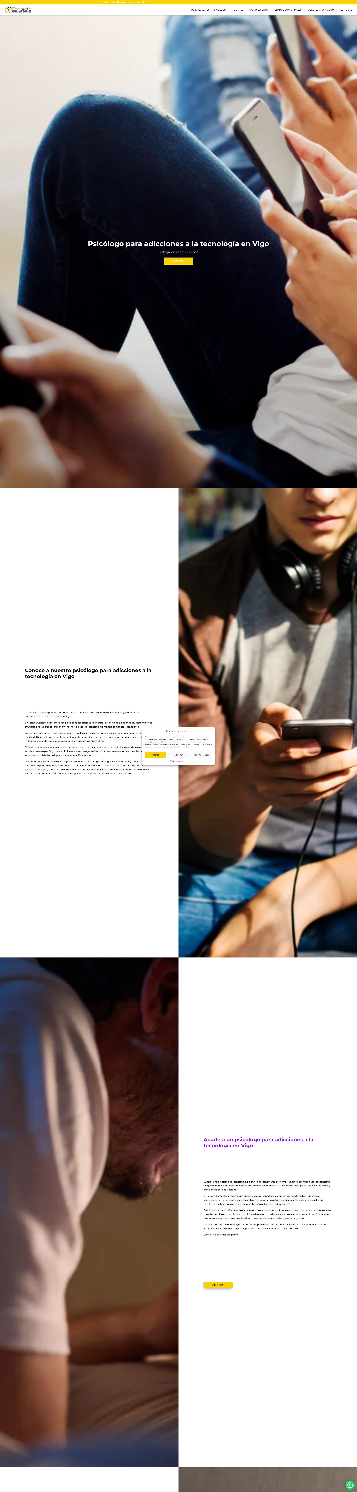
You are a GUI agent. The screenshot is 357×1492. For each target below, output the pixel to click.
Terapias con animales (287, 10)
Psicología (219, 10)
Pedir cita (178, 261)
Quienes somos (200, 10)
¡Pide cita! (218, 1285)
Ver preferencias (201, 754)
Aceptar (155, 754)
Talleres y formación (321, 10)
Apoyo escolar (258, 10)
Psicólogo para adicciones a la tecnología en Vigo (178, 243)
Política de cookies (177, 761)
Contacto (346, 10)
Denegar (178, 754)
